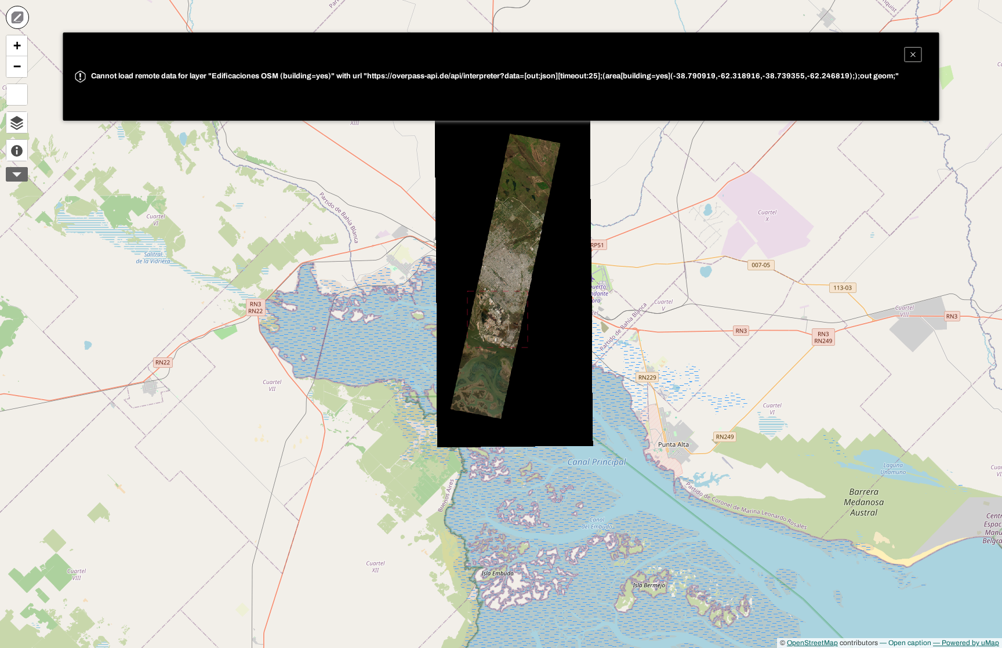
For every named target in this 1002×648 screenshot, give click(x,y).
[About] (16, 150)
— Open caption (905, 643)
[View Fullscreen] (16, 94)
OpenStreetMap (812, 643)
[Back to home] (17, 17)
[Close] (913, 54)
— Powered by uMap (966, 643)
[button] (16, 45)
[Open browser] (16, 122)
